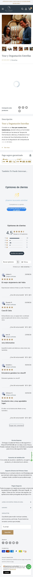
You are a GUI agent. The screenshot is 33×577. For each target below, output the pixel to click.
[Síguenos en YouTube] (13, 543)
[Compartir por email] (19, 111)
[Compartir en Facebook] (19, 107)
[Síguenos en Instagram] (10, 543)
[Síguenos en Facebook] (3, 543)
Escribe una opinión (17, 253)
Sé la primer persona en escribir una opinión (16, 209)
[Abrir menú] (3, 9)
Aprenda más (12, 569)
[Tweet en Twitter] (26, 107)
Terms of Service (7, 561)
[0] (30, 9)
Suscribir (8, 532)
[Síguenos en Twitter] (6, 543)
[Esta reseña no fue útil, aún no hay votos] (29, 295)
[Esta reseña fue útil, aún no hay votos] (26, 295)
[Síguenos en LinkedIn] (17, 543)
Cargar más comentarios (16, 425)
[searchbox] (9, 261)
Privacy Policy (28, 559)
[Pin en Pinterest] (23, 107)
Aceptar (7, 572)
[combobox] (22, 267)
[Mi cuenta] (26, 9)
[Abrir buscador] (22, 9)
